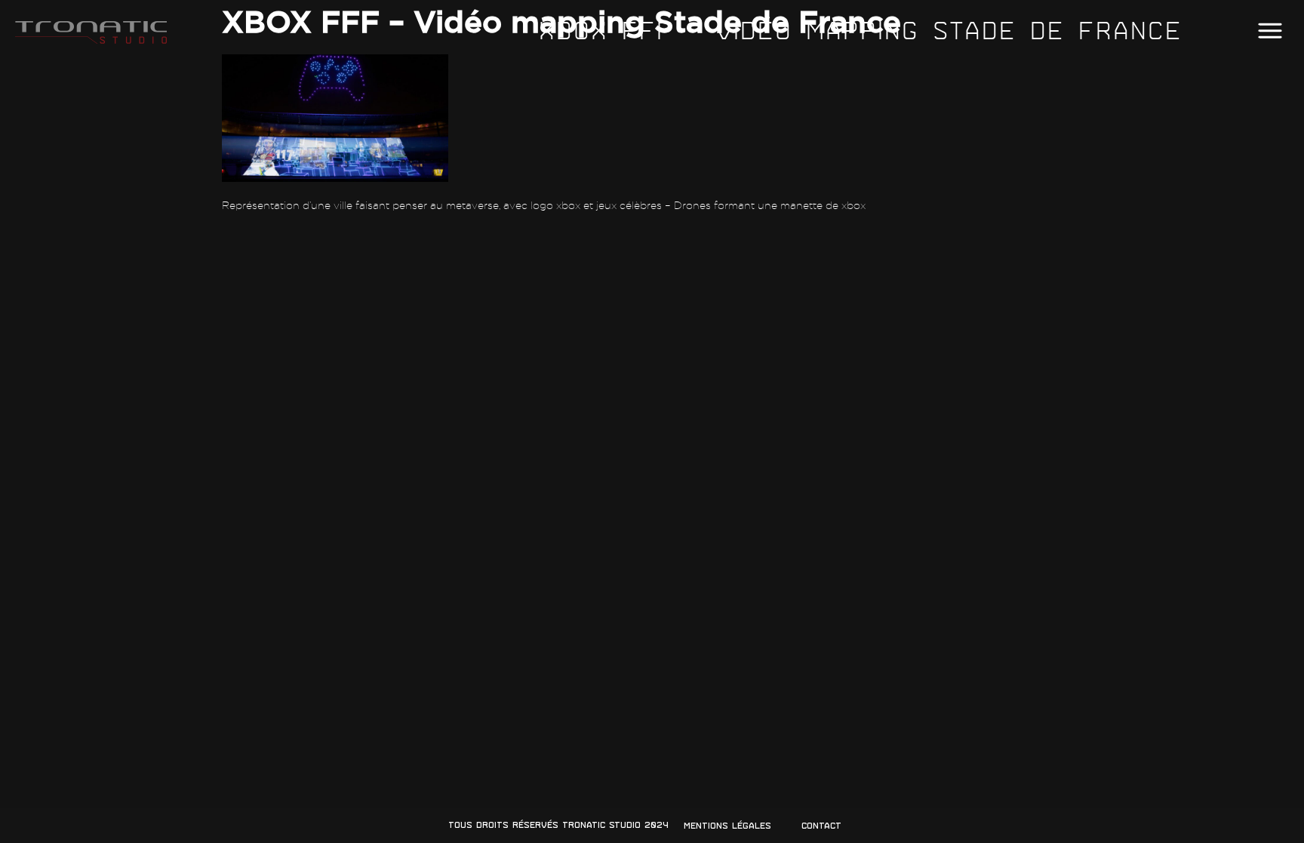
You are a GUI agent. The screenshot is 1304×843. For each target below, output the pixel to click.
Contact (821, 826)
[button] (1269, 31)
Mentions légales (727, 826)
